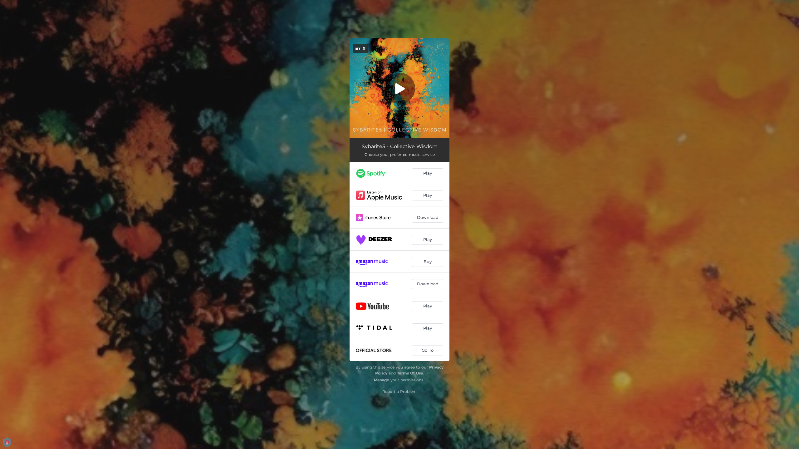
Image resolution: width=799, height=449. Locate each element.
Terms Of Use (410, 373)
